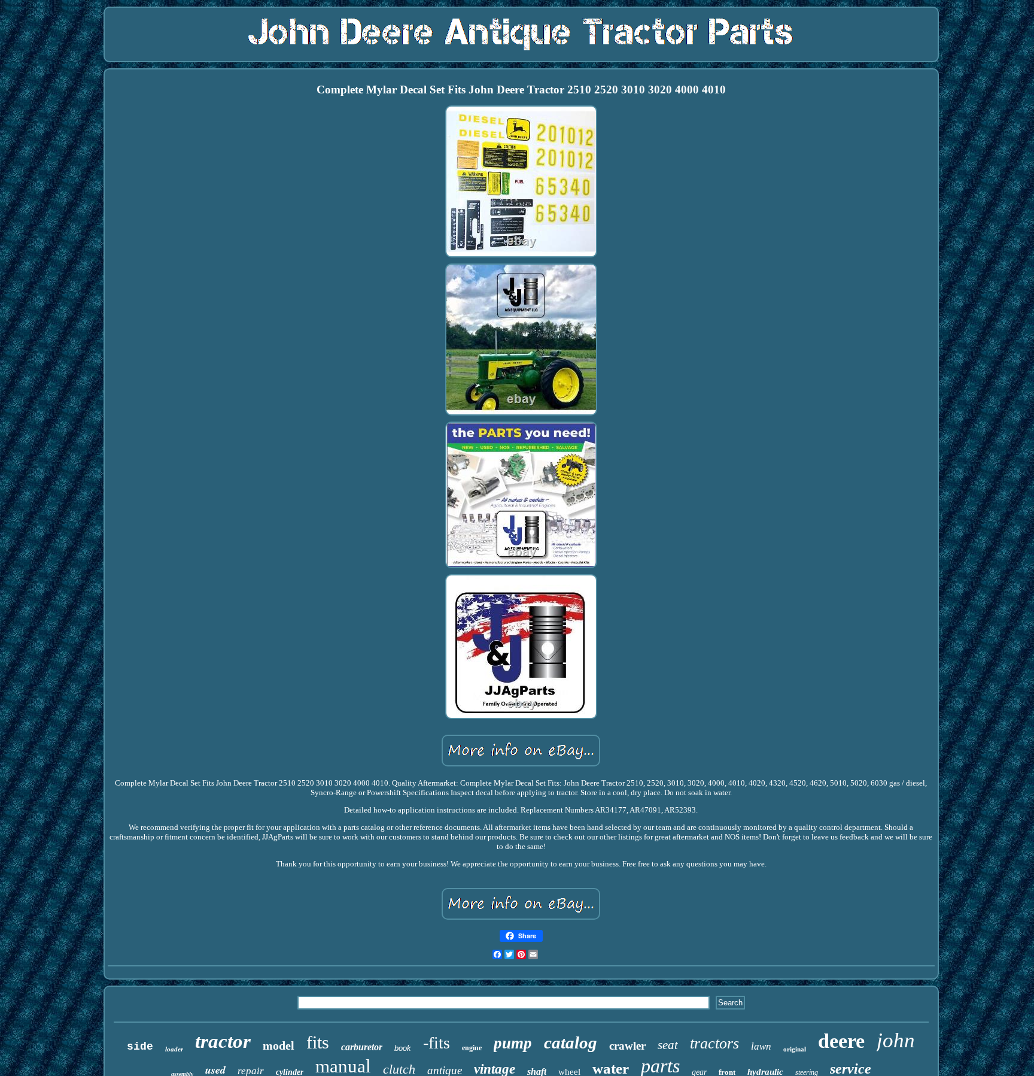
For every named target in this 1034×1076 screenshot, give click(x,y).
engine (472, 1048)
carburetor (361, 1047)
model (278, 1045)
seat (668, 1045)
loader (174, 1049)
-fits (436, 1042)
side (140, 1047)
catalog (570, 1042)
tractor (223, 1041)
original (794, 1049)
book (402, 1048)
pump (513, 1043)
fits (317, 1042)
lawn (761, 1046)
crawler (627, 1045)
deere (841, 1041)
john (896, 1040)
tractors (714, 1043)
